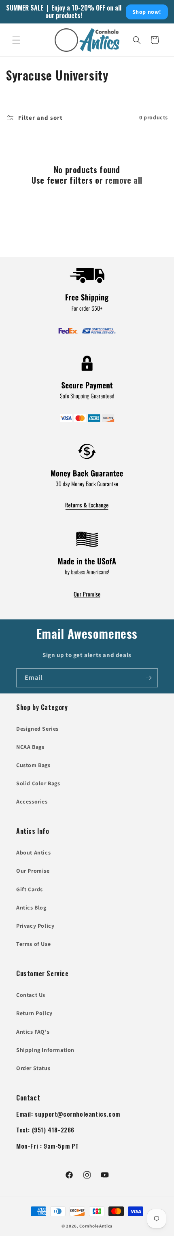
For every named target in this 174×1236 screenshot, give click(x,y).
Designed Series (37, 728)
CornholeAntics (95, 1226)
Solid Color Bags (38, 783)
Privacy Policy (35, 925)
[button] (16, 40)
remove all (123, 180)
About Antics (33, 852)
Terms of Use (33, 944)
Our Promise (33, 870)
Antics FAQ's (32, 1031)
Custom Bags (33, 765)
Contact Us (30, 995)
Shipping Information (45, 1050)
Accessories (32, 801)
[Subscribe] (148, 677)
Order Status (33, 1068)
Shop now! (146, 11)
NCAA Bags (30, 747)
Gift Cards (29, 889)
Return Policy (34, 1013)
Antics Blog (31, 907)
